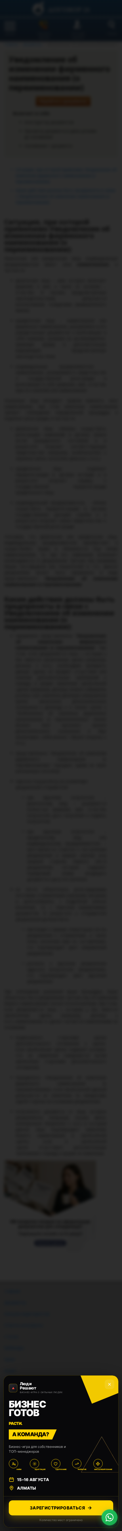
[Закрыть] (109, 1384)
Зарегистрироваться (57, 1508)
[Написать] (109, 1517)
